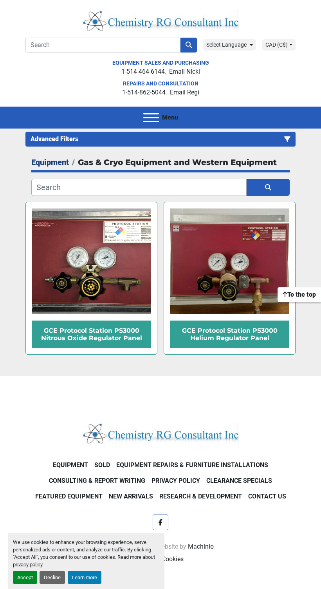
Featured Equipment (69, 496)
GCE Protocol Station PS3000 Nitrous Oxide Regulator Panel (91, 334)
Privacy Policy (175, 480)
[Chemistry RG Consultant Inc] (160, 432)
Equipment (70, 465)
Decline (52, 577)
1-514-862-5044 (144, 92)
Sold (102, 465)
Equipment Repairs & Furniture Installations (192, 465)
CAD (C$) (276, 45)
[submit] (188, 45)
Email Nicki (184, 71)
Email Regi (184, 92)
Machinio (201, 546)
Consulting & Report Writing (97, 480)
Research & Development (200, 496)
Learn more (84, 577)
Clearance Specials (239, 480)
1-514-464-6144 (143, 71)
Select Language (226, 45)
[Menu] (151, 117)
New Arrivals (131, 496)
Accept (25, 577)
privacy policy (27, 564)
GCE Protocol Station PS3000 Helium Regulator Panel (230, 334)
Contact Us (267, 496)
